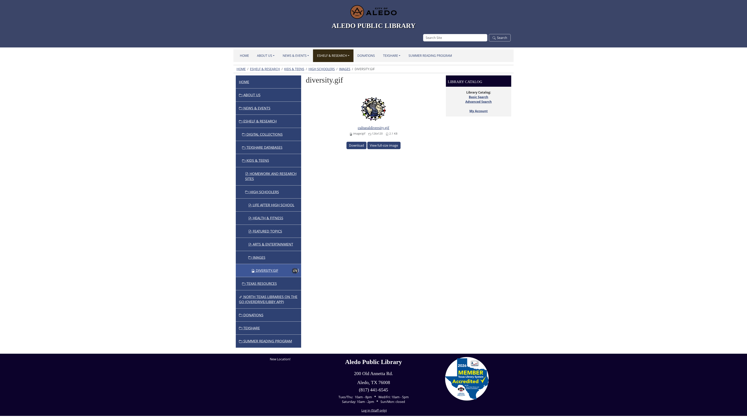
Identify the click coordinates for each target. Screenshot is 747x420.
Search (502, 38)
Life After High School (273, 205)
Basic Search (478, 97)
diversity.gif (267, 270)
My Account (478, 111)
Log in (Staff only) (374, 410)
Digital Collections (264, 134)
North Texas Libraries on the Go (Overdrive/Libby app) (268, 299)
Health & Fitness (267, 218)
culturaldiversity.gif (373, 127)
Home (244, 55)
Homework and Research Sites (270, 176)
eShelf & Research (332, 55)
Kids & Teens (294, 69)
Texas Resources (261, 283)
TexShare (390, 55)
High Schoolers (322, 69)
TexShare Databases (263, 147)
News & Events (295, 55)
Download (356, 145)
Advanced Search (478, 102)
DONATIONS (366, 55)
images (344, 69)
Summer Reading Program (430, 55)
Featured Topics (267, 231)
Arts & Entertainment (272, 244)
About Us (264, 55)
